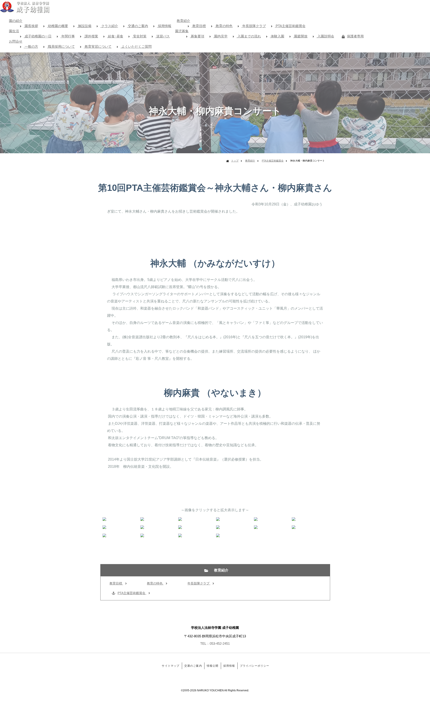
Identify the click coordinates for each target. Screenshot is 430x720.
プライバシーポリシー (254, 665)
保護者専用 (355, 36)
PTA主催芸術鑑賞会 (290, 26)
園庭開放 (300, 36)
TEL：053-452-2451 (215, 643)
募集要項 (197, 36)
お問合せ (15, 41)
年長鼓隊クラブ (253, 26)
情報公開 (213, 665)
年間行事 (67, 36)
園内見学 (220, 36)
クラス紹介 (109, 26)
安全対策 (139, 36)
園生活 (14, 31)
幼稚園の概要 (57, 26)
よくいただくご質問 (136, 46)
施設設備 (84, 26)
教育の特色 (223, 26)
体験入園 (277, 36)
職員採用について (61, 46)
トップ (235, 160)
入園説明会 (325, 36)
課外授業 (91, 36)
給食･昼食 (115, 36)
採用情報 (164, 26)
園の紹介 (15, 21)
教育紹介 (183, 21)
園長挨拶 (31, 26)
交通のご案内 (137, 26)
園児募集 (182, 31)
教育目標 (198, 26)
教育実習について (98, 46)
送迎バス (162, 36)
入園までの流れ (248, 36)
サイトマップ (170, 665)
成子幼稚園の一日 (38, 36)
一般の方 (31, 46)
